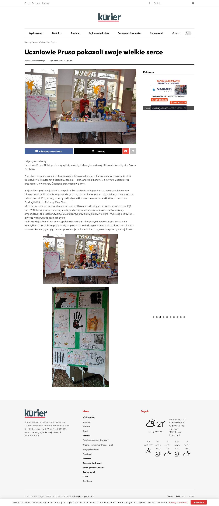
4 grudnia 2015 (56, 60)
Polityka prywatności (84, 496)
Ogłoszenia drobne (99, 33)
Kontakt (45, 2)
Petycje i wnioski (91, 449)
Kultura (86, 426)
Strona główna (30, 42)
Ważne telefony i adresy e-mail (98, 444)
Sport (85, 430)
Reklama (36, 2)
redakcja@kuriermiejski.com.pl (46, 432)
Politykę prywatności (178, 502)
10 (184, 317)
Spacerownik (157, 33)
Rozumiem (199, 502)
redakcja (41, 60)
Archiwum (87, 480)
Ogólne (54, 42)
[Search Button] (193, 3)
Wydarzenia (35, 33)
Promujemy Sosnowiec (129, 33)
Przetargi (87, 453)
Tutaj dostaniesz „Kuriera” (95, 440)
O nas (27, 2)
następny (190, 196)
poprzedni (147, 196)
